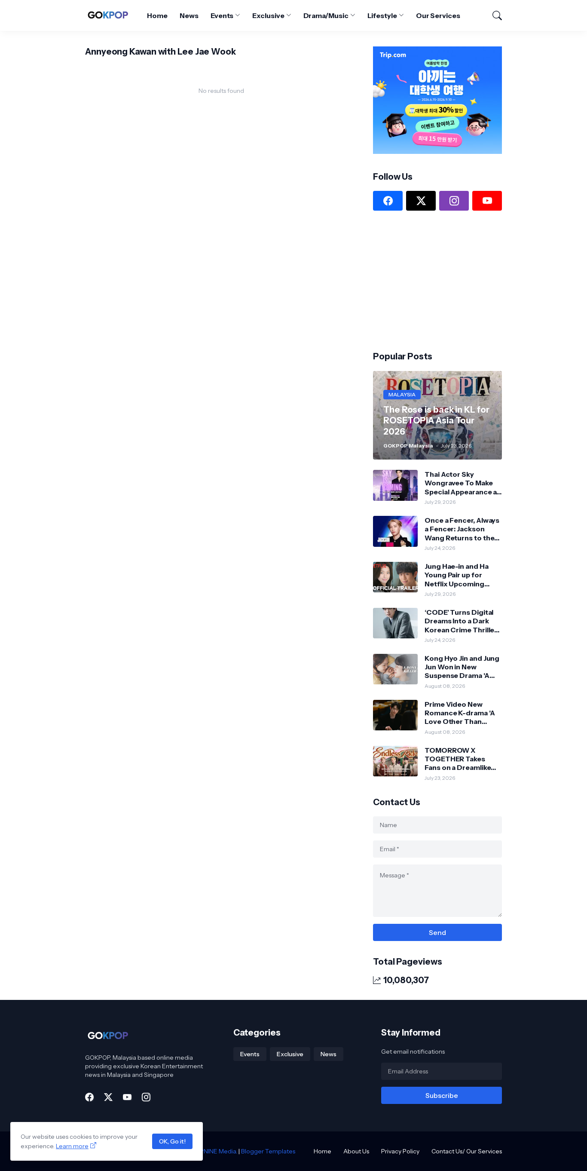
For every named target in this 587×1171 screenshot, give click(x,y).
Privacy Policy (400, 1151)
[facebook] (388, 201)
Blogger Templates (268, 1151)
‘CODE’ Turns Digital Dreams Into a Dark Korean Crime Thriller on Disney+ (461, 621)
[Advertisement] (437, 280)
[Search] (493, 15)
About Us (356, 1151)
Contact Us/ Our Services (466, 1151)
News (189, 15)
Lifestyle (382, 15)
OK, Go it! (172, 1141)
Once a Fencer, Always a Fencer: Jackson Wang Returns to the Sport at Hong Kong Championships (462, 529)
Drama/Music (326, 15)
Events (222, 15)
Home (157, 15)
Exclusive (268, 15)
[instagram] (454, 201)
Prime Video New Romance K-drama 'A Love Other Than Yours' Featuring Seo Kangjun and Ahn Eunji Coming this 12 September (461, 713)
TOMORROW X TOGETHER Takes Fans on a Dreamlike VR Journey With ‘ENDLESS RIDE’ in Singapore (458, 759)
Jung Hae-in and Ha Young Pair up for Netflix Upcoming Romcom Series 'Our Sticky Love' (460, 575)
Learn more (72, 1146)
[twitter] (421, 201)
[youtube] (487, 201)
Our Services (438, 15)
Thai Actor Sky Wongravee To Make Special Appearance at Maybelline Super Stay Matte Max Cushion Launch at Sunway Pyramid (462, 483)
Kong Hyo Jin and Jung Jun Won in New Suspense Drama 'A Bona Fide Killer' (462, 667)
